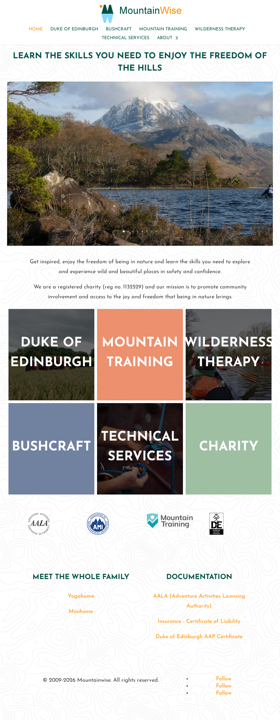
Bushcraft (119, 29)
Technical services (125, 38)
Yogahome (81, 596)
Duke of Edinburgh (74, 29)
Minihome (81, 611)
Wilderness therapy (220, 29)
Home (36, 29)
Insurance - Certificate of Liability (199, 621)
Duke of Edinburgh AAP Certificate (199, 637)
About (164, 38)
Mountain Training (163, 29)
